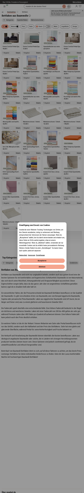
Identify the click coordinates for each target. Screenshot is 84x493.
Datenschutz (23, 255)
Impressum (31, 255)
